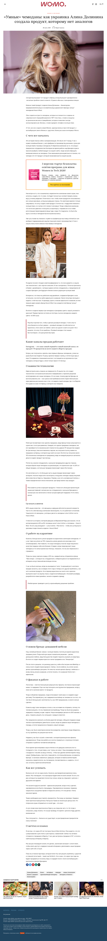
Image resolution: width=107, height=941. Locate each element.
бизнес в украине (32, 874)
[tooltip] (93, 4)
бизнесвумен (31, 877)
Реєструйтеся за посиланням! (60, 185)
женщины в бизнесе (66, 874)
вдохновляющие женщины (48, 874)
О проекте (21, 910)
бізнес (42, 872)
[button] (102, 4)
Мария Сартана (60, 28)
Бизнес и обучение (53, 13)
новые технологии (69, 872)
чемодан (58, 872)
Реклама (13, 910)
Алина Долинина (32, 872)
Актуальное (6, 914)
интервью (50, 872)
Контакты (6, 910)
